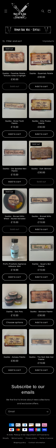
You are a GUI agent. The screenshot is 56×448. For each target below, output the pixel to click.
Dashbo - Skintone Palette (41, 312)
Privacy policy (31, 438)
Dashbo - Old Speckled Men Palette (15, 170)
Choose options (14, 322)
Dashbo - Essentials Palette (41, 73)
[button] (6, 11)
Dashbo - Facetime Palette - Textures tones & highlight (15, 74)
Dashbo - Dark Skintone (41, 169)
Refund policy (17, 438)
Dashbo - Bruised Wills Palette (41, 217)
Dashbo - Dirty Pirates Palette (41, 122)
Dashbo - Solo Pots (14, 312)
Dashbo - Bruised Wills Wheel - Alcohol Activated (14, 217)
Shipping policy (20, 442)
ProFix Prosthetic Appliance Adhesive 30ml (14, 265)
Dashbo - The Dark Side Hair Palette (41, 358)
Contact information (37, 442)
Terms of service (46, 438)
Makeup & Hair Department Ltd (26, 435)
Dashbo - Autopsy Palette (14, 357)
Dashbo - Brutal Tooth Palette (14, 122)
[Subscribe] (47, 411)
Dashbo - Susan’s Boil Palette (41, 265)
